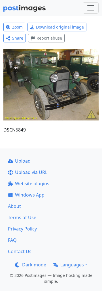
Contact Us (19, 251)
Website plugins (32, 183)
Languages (72, 265)
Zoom (17, 27)
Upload (23, 161)
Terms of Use (22, 217)
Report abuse (49, 38)
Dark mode (34, 265)
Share (17, 38)
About (14, 206)
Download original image (60, 27)
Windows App (29, 195)
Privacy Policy (22, 229)
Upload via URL (31, 172)
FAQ (12, 240)
